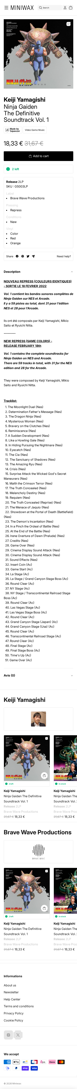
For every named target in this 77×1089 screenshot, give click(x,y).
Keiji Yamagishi (24, 99)
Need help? (64, 256)
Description (12, 272)
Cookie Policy (13, 1020)
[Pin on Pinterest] (22, 256)
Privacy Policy (14, 1013)
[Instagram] (8, 1035)
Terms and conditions (19, 1006)
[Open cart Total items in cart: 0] (70, 7)
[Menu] (6, 7)
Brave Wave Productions (27, 198)
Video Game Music (35, 130)
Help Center (12, 999)
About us (10, 985)
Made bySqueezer (15, 130)
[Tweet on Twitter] (28, 256)
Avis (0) (9, 675)
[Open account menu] (65, 7)
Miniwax (16, 1083)
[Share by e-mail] (33, 256)
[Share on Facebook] (17, 256)
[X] (18, 1035)
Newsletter (11, 992)
